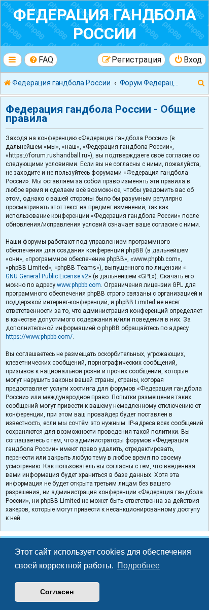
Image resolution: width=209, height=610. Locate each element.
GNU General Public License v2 (47, 276)
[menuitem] (41, 60)
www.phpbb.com (79, 284)
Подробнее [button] (138, 565)
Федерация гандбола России (104, 24)
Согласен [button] (57, 592)
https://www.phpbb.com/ (39, 336)
